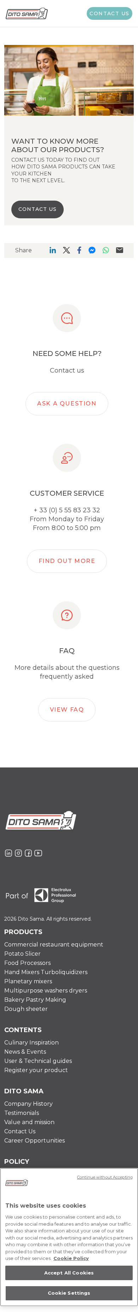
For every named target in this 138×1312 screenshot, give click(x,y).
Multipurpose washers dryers (45, 990)
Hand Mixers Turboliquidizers (45, 972)
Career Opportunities (34, 1140)
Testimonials (21, 1113)
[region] (69, 1237)
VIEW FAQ (67, 709)
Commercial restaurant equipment (53, 944)
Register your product (36, 1070)
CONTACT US (37, 209)
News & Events (25, 1051)
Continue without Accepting (105, 1177)
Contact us (109, 13)
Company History (28, 1103)
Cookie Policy (71, 1258)
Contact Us (19, 1131)
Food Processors (27, 963)
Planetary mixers (28, 981)
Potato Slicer (22, 953)
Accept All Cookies (69, 1273)
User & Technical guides (38, 1061)
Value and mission (29, 1122)
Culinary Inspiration (31, 1042)
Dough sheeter (26, 1009)
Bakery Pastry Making (35, 999)
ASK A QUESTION (66, 403)
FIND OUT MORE (67, 561)
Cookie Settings (69, 1293)
